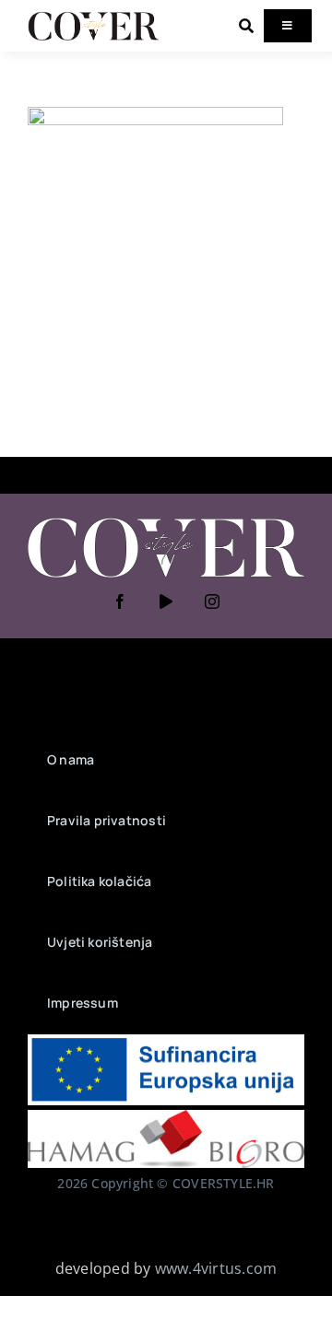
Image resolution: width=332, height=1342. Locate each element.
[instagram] (212, 601)
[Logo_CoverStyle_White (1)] (166, 519)
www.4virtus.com (216, 1268)
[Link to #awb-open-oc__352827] (246, 25)
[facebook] (119, 601)
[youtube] (166, 601)
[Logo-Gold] (94, 16)
